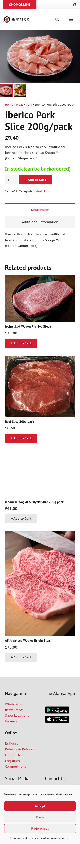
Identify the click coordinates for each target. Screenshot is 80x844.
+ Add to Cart (35, 179)
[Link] (75, 5)
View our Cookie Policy (24, 837)
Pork (29, 104)
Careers (11, 721)
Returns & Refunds (20, 749)
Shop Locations (17, 715)
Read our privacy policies (55, 837)
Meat (19, 104)
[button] (57, 19)
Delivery (11, 743)
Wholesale (13, 704)
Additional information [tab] (40, 222)
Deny (40, 817)
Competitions (15, 766)
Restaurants (14, 710)
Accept (40, 806)
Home (9, 104)
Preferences (40, 828)
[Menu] (70, 19)
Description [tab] (40, 210)
